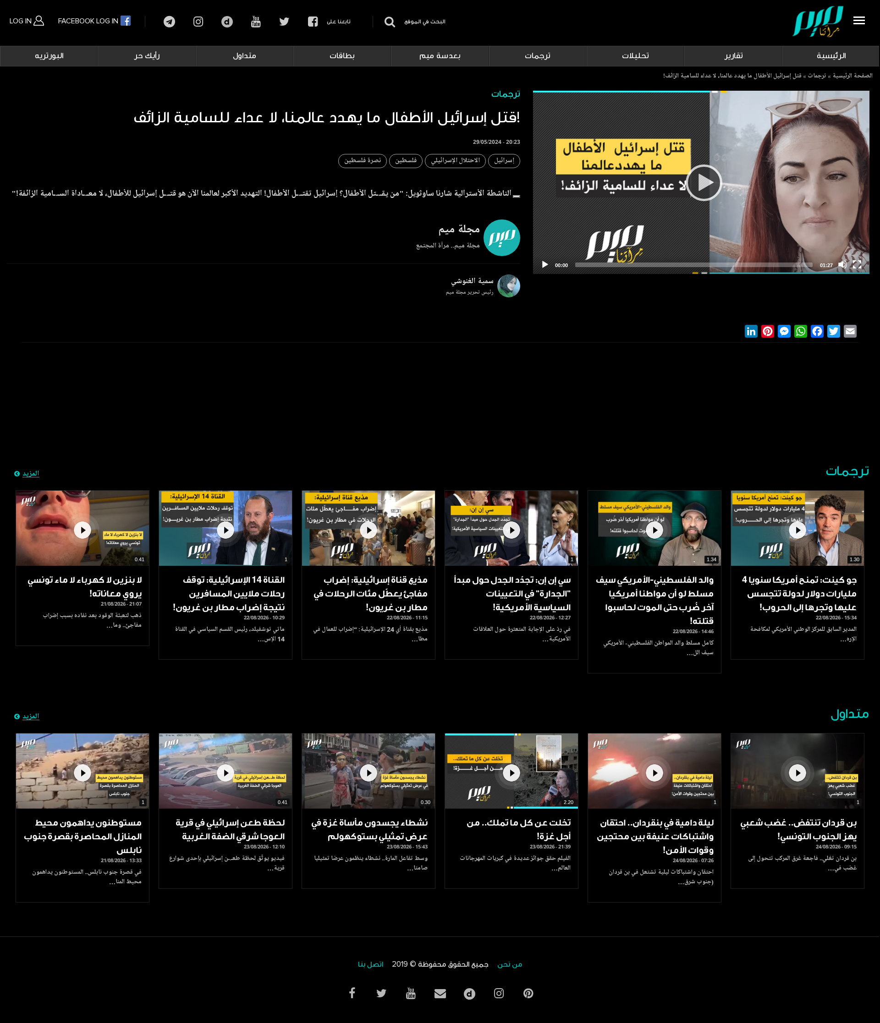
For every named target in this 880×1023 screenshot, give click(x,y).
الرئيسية (831, 56)
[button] (516, 196)
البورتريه (49, 56)
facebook (313, 21)
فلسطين (406, 161)
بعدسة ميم (440, 56)
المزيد (30, 474)
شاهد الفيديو (797, 528)
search (388, 21)
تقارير (733, 56)
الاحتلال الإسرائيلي (455, 161)
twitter (284, 21)
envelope (440, 993)
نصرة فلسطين (362, 161)
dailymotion (227, 21)
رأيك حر (147, 56)
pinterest (528, 993)
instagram (198, 21)
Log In (21, 21)
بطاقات (342, 56)
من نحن (509, 964)
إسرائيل (504, 161)
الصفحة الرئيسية (852, 76)
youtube (256, 21)
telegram (169, 21)
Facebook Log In (89, 21)
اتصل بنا (370, 964)
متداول (244, 56)
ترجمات (537, 56)
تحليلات (635, 56)
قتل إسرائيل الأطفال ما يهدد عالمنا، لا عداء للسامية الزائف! (732, 76)
